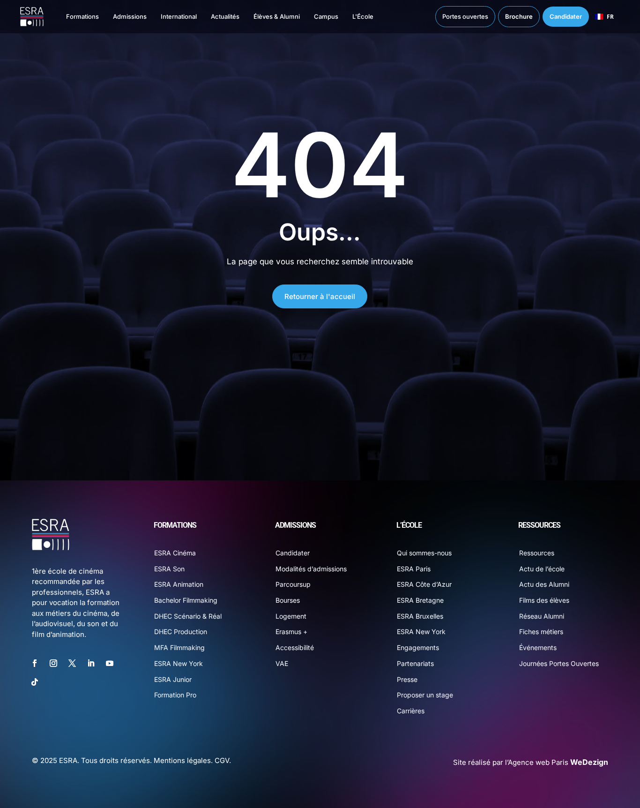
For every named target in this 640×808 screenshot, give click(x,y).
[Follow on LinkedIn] (90, 663)
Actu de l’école (542, 569)
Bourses (287, 600)
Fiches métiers (541, 632)
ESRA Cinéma (175, 553)
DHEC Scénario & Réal (188, 616)
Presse (407, 679)
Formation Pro (175, 695)
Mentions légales (182, 760)
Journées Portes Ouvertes (559, 663)
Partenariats (415, 663)
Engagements (418, 647)
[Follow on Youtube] (109, 663)
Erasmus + (291, 632)
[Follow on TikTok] (34, 681)
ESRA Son (169, 569)
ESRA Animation (178, 584)
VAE (281, 663)
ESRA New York (178, 663)
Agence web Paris (558, 762)
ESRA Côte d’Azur (424, 584)
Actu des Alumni (544, 584)
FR (610, 16)
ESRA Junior (173, 679)
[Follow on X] (72, 663)
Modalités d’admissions (311, 569)
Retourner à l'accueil (319, 296)
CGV (222, 760)
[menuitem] (73, 17)
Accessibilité (294, 647)
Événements (538, 647)
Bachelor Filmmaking (185, 600)
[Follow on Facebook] (34, 663)
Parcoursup (293, 584)
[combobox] (604, 17)
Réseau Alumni (541, 616)
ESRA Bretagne (420, 600)
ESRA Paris (414, 569)
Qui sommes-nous (424, 553)
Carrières (410, 711)
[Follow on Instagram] (53, 663)
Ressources (536, 553)
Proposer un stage (425, 695)
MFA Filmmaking (179, 647)
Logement (290, 616)
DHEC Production (180, 632)
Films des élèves (544, 600)
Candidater (292, 553)
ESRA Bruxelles (420, 616)
